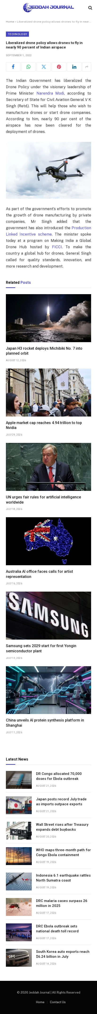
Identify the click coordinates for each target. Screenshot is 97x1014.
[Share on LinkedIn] (74, 67)
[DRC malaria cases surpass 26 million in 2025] (19, 907)
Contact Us (58, 1002)
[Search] (89, 7)
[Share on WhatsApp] (28, 67)
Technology (17, 34)
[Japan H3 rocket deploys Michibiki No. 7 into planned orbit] (48, 318)
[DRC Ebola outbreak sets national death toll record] (19, 932)
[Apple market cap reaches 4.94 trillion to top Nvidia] (48, 393)
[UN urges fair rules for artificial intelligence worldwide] (48, 467)
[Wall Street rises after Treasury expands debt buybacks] (19, 831)
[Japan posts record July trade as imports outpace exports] (19, 805)
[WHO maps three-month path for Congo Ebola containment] (19, 856)
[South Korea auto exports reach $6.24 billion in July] (19, 958)
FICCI (57, 247)
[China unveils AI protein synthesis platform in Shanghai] (48, 690)
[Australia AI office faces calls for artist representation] (48, 541)
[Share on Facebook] (13, 67)
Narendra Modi (50, 93)
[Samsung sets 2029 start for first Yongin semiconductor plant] (48, 616)
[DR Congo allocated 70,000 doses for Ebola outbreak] (19, 780)
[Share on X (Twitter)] (43, 67)
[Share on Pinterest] (59, 67)
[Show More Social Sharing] (86, 67)
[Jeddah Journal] (48, 7)
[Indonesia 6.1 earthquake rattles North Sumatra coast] (19, 881)
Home (10, 21)
